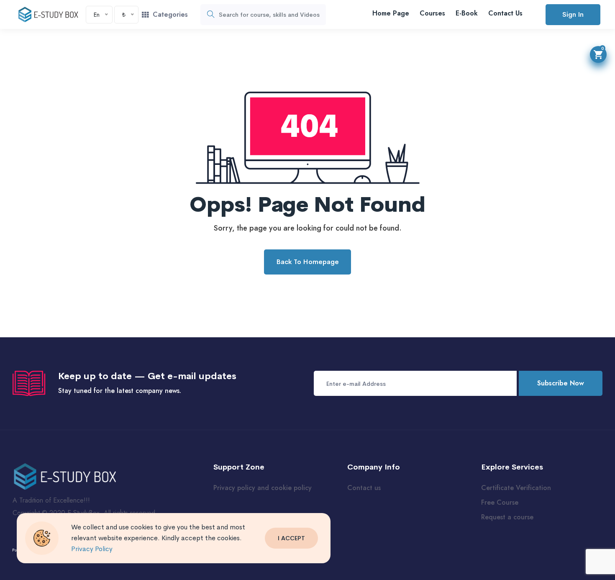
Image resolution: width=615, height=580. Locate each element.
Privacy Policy (92, 548)
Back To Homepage (307, 261)
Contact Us (505, 13)
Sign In (573, 14)
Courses (432, 13)
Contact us (364, 488)
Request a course (507, 517)
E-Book (467, 13)
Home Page (390, 13)
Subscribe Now (560, 383)
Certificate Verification (516, 488)
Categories (170, 14)
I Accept (291, 538)
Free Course (499, 502)
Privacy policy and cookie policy (262, 488)
